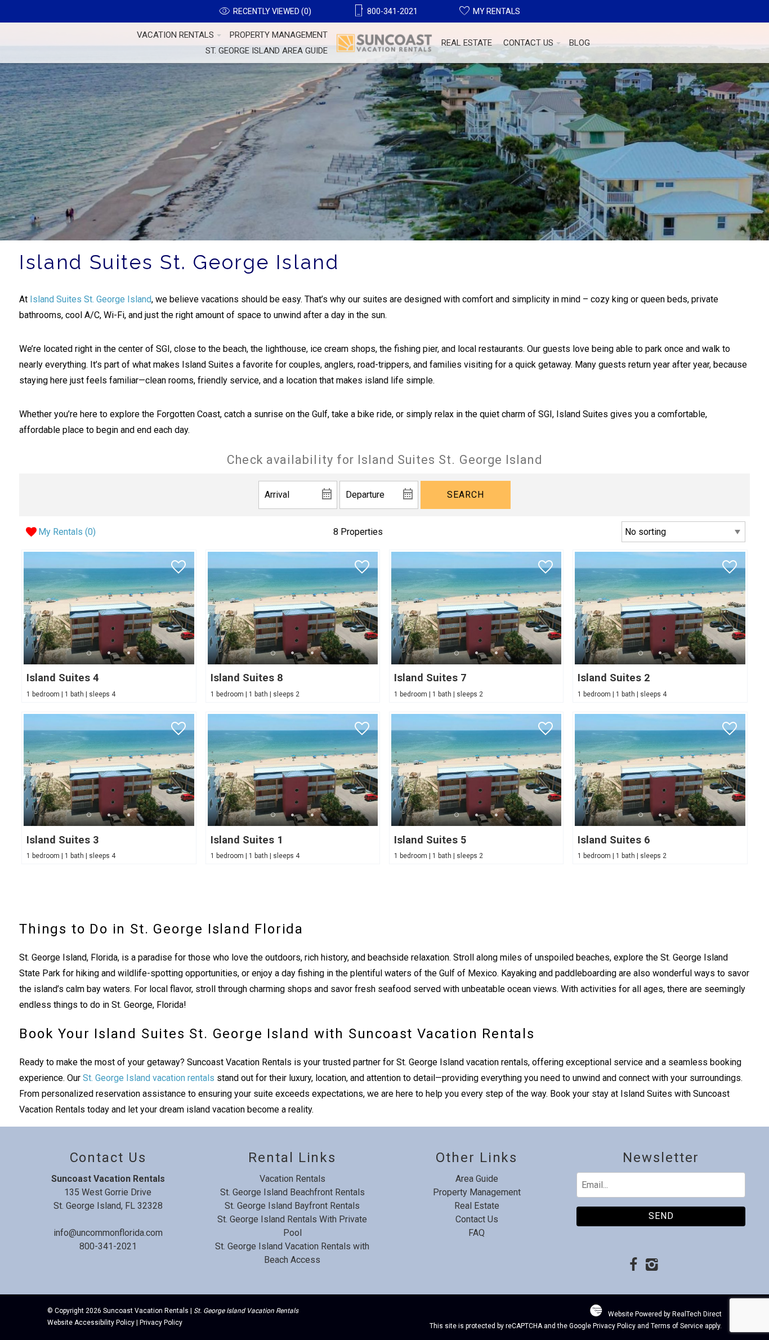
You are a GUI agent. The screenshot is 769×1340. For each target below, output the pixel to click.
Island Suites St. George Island (90, 299)
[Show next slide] (190, 607)
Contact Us (528, 43)
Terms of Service (677, 1326)
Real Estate (466, 43)
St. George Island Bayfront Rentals (292, 1205)
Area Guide (476, 1178)
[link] (109, 626)
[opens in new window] (633, 1266)
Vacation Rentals (175, 35)
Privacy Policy (161, 1322)
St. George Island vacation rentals (148, 1078)
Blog (579, 43)
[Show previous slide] (27, 607)
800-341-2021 (108, 1246)
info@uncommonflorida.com (108, 1232)
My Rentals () (67, 531)
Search (465, 494)
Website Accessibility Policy (91, 1322)
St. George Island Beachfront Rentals (292, 1192)
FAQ (476, 1232)
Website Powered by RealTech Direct (665, 1314)
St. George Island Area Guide (266, 51)
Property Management (279, 35)
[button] (109, 652)
